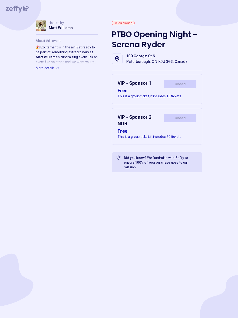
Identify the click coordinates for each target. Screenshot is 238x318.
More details (45, 68)
